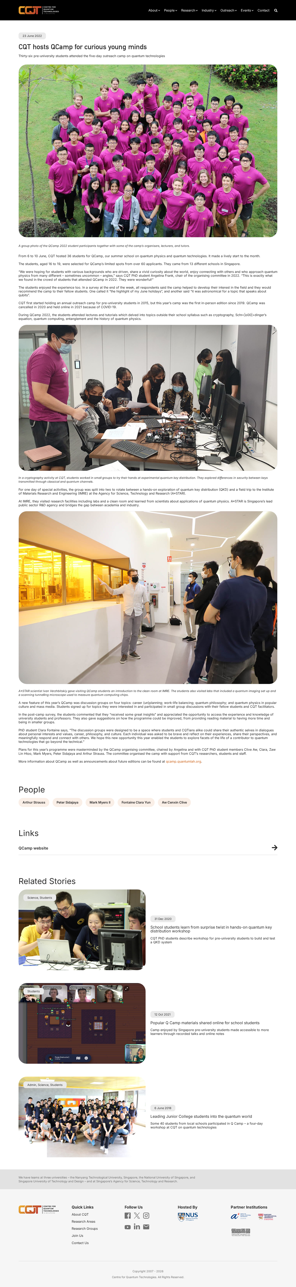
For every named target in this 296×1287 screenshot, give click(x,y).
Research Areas (83, 1221)
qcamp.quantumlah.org (183, 761)
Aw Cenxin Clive (174, 802)
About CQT (80, 1214)
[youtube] (128, 1227)
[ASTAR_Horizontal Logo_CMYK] (241, 1217)
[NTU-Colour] (267, 1217)
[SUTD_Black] (241, 1232)
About (152, 10)
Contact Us (80, 1243)
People (169, 10)
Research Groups (85, 1228)
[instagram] (146, 1215)
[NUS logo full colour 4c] (188, 1217)
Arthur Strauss (34, 802)
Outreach (227, 10)
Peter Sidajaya (67, 802)
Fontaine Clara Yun (136, 802)
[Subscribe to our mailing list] (146, 1226)
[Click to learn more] (148, 848)
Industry (208, 10)
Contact (263, 10)
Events (246, 10)
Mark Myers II (100, 802)
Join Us (77, 1236)
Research (188, 10)
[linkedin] (137, 1226)
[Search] (275, 10)
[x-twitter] (137, 1215)
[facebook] (128, 1215)
